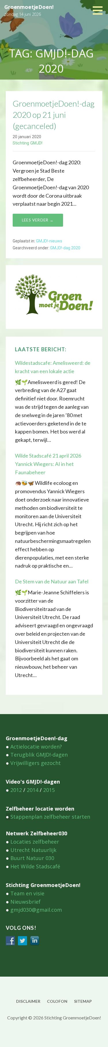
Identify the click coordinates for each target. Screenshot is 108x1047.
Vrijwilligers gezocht (35, 762)
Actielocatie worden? (36, 746)
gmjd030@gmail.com (36, 909)
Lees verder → (38, 220)
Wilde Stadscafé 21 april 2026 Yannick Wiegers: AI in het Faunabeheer (48, 463)
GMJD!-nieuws (49, 241)
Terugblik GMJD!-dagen (39, 754)
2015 (49, 789)
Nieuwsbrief (25, 901)
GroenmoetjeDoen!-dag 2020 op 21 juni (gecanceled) (53, 115)
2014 (32, 789)
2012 (16, 789)
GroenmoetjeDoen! (28, 6)
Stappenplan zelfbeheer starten (50, 816)
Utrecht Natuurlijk (33, 850)
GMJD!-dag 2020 (65, 248)
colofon (57, 1001)
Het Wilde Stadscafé (35, 866)
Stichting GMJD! (27, 143)
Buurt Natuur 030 (32, 858)
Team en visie (27, 893)
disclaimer (28, 1001)
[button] (99, 10)
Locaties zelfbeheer (34, 841)
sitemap (83, 1001)
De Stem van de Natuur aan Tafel (51, 581)
